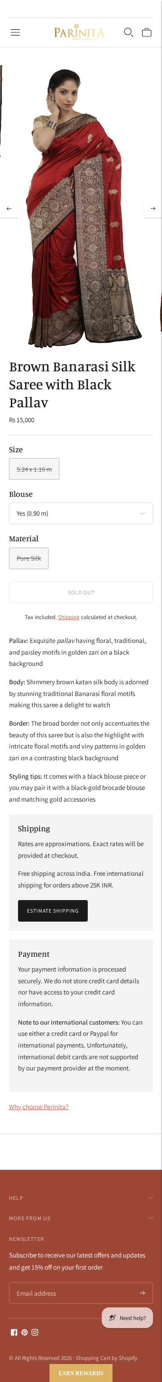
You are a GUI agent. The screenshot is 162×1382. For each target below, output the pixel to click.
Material (23, 538)
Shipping (69, 617)
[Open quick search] (128, 32)
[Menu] (15, 32)
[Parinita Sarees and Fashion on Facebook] (14, 1333)
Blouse (21, 494)
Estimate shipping (53, 910)
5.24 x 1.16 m (34, 469)
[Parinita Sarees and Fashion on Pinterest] (24, 1333)
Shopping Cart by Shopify (106, 1358)
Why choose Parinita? (38, 1106)
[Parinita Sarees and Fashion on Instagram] (35, 1333)
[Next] (153, 209)
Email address (35, 1283)
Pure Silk (29, 558)
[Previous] (9, 209)
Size (16, 449)
